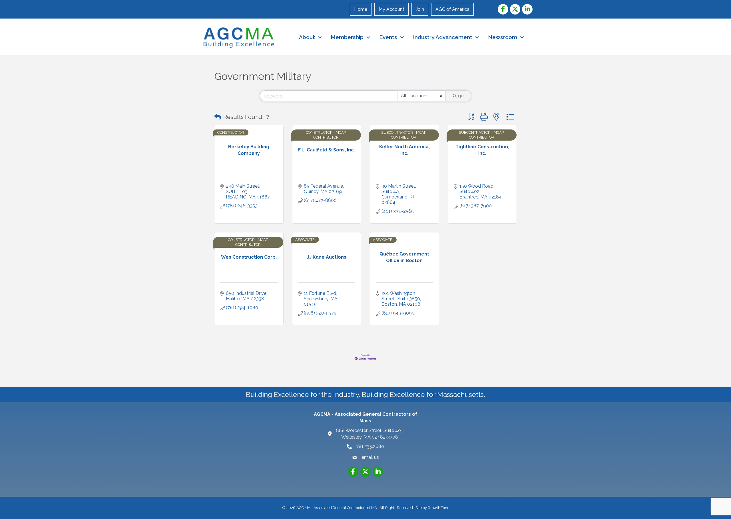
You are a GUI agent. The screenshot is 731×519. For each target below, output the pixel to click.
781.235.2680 (370, 446)
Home (360, 9)
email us (370, 457)
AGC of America (452, 9)
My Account (391, 9)
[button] (217, 117)
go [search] (461, 95)
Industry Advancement (442, 37)
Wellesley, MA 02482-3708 (369, 434)
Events (388, 37)
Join (420, 9)
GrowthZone (438, 508)
